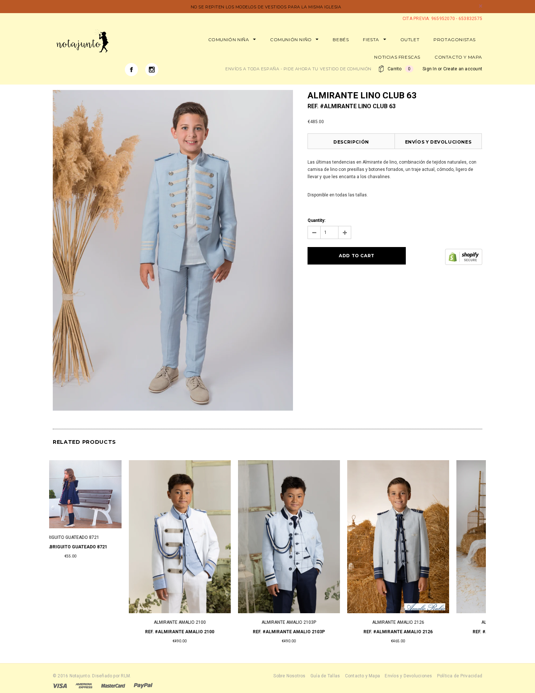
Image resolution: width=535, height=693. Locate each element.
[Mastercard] (113, 685)
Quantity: (316, 220)
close (480, 6)
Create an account (462, 68)
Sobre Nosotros (289, 675)
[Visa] (60, 685)
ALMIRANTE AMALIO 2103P (103, 622)
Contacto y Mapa (362, 675)
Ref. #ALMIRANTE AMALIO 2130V (431, 631)
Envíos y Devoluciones (438, 142)
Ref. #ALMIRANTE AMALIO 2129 (322, 631)
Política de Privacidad (459, 675)
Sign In (430, 68)
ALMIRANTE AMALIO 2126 (213, 622)
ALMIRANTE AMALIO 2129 (322, 622)
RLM (125, 675)
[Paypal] (143, 685)
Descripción (351, 142)
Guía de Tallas (325, 675)
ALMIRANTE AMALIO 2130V (431, 622)
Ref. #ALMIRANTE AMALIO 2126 (212, 631)
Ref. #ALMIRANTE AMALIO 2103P (104, 631)
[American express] (83, 685)
